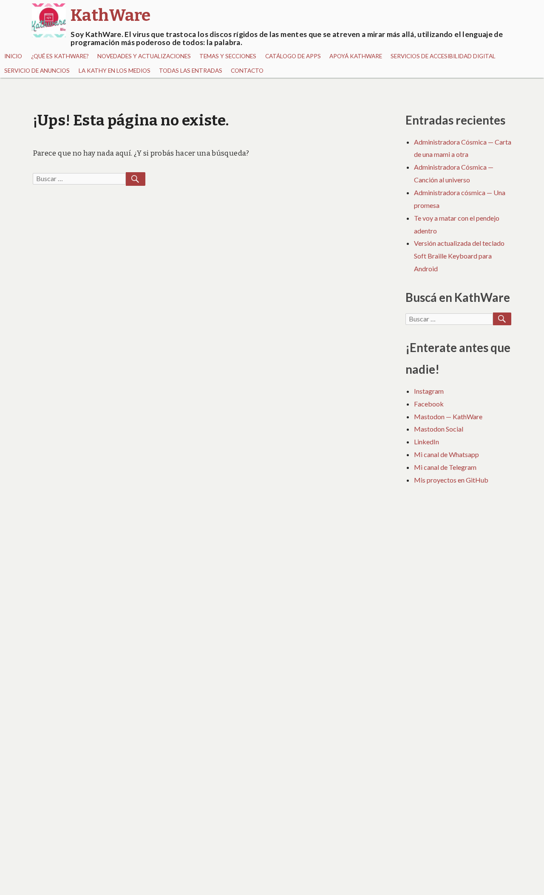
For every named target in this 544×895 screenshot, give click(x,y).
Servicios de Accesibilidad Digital (443, 56)
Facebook (429, 404)
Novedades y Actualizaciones (144, 56)
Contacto (247, 70)
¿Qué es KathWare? (60, 56)
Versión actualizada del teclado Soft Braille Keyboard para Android (459, 256)
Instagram (429, 391)
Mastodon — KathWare (448, 416)
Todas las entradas (190, 70)
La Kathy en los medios (114, 70)
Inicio (13, 56)
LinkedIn (426, 442)
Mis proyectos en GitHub (451, 480)
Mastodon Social (438, 429)
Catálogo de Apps (293, 56)
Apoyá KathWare (355, 56)
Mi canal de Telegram (445, 467)
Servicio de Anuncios (37, 70)
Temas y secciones (227, 56)
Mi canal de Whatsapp (446, 454)
